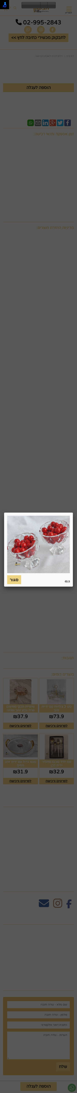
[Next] (37, 5)
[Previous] (25, 5)
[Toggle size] (43, 5)
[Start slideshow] (31, 5)
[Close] (73, 512)
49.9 (67, 581)
